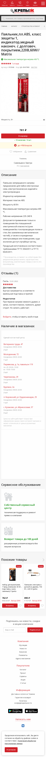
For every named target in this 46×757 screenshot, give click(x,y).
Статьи (23, 683)
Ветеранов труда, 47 (13, 344)
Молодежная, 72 (11, 354)
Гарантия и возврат (23, 697)
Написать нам (23, 719)
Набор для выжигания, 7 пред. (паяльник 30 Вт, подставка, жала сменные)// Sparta (11, 588)
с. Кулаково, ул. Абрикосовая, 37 (18, 407)
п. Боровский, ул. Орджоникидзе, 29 (20, 397)
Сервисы (23, 676)
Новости (23, 648)
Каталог (23, 669)
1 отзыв (15, 63)
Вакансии (23, 652)
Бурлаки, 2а (9, 387)
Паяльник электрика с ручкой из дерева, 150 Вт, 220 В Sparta (33, 587)
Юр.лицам (23, 645)
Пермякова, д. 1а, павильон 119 (18, 364)
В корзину (23, 136)
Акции (23, 680)
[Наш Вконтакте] (23, 726)
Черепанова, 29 (11, 377)
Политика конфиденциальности (23, 702)
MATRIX (34, 67)
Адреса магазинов (23, 658)
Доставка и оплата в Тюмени (23, 694)
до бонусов (25, 145)
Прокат (23, 673)
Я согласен (11, 750)
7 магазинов (24, 166)
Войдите (7, 316)
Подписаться (35, 630)
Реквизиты (23, 655)
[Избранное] (20, 605)
